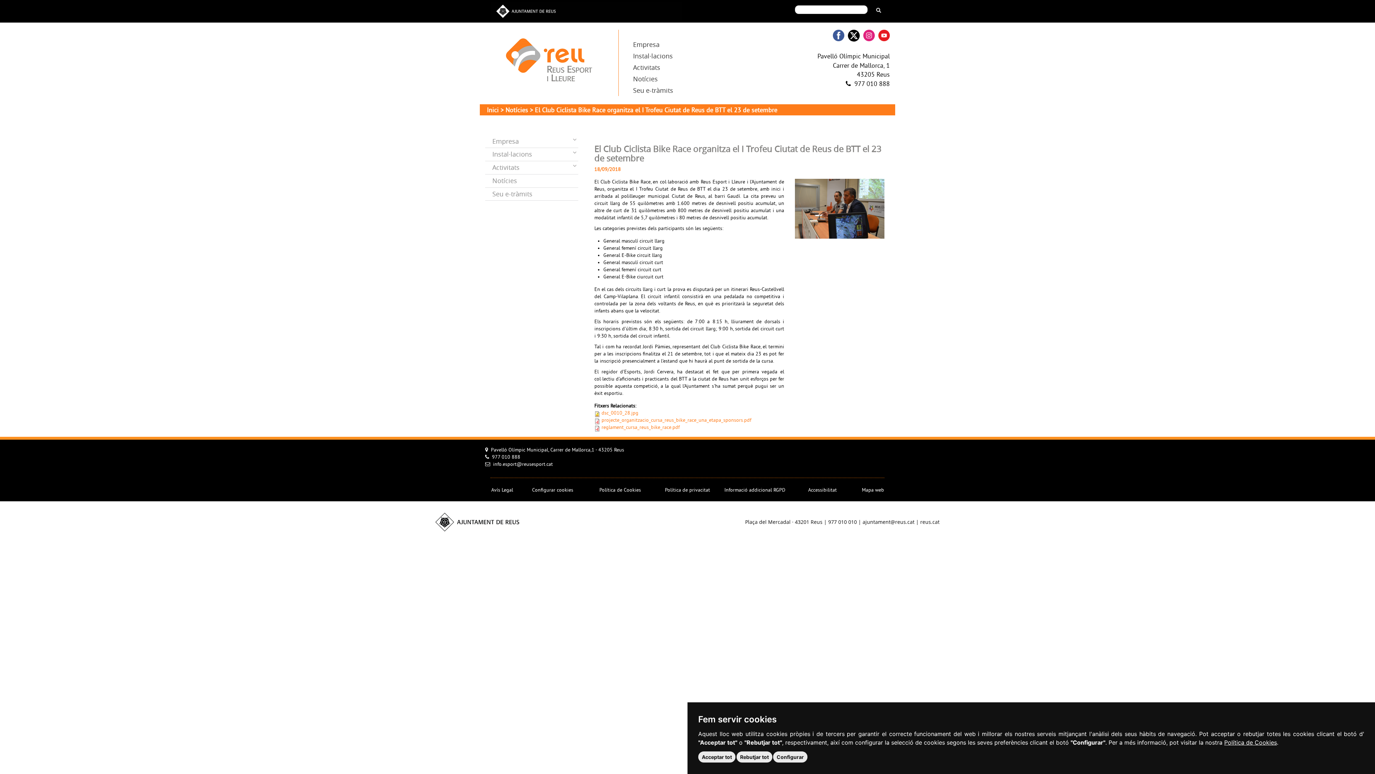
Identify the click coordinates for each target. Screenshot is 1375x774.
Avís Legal (502, 490)
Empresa (646, 44)
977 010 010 (842, 522)
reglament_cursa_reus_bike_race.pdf (641, 428)
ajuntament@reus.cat (889, 522)
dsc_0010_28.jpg (620, 413)
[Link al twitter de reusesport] (854, 36)
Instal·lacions (653, 56)
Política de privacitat (687, 490)
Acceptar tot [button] (717, 757)
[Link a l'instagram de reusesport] (869, 36)
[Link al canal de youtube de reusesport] (884, 36)
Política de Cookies (1250, 742)
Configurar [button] (790, 757)
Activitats (646, 67)
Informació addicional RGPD (754, 490)
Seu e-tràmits (653, 90)
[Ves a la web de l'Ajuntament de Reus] (526, 11)
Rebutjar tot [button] (754, 757)
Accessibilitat (822, 490)
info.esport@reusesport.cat (523, 465)
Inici (493, 110)
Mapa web (873, 490)
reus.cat (930, 522)
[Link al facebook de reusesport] (838, 36)
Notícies (645, 79)
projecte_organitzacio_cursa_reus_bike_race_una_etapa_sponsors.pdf (676, 420)
